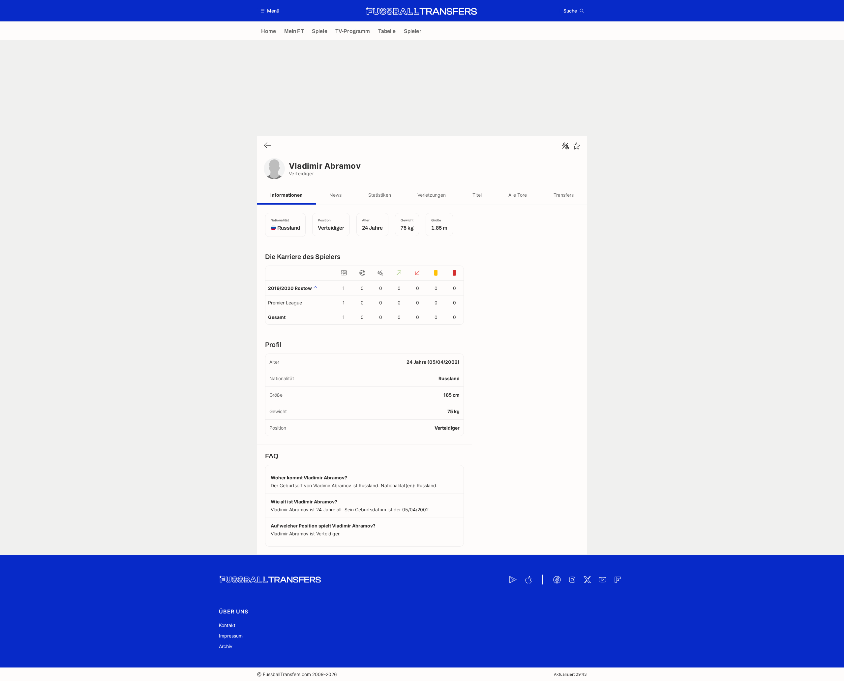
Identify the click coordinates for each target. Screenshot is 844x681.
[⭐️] (576, 146)
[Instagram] (572, 579)
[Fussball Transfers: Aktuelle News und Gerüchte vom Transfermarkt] (421, 11)
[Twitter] (587, 579)
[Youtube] (602, 579)
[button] (270, 10)
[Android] (513, 579)
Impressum (231, 635)
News (335, 195)
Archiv (225, 646)
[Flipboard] (617, 579)
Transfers (564, 195)
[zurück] (268, 145)
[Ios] (528, 579)
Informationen (286, 195)
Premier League (285, 302)
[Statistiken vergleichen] (566, 146)
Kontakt (227, 625)
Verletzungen (431, 195)
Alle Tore (517, 195)
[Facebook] (557, 579)
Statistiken (379, 195)
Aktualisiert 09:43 (570, 674)
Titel (477, 195)
